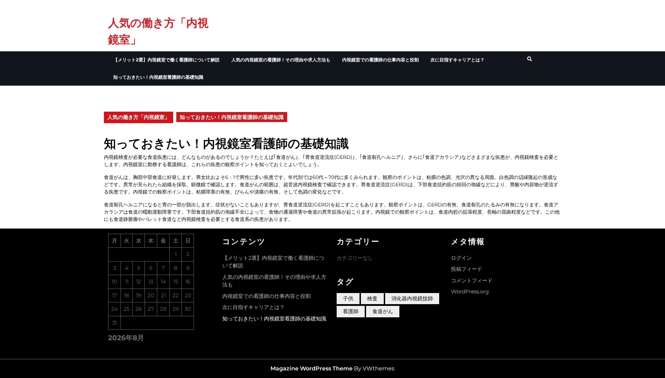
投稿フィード (466, 269)
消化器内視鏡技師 (412, 298)
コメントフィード (472, 280)
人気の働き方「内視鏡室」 (138, 117)
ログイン (461, 258)
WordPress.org (470, 291)
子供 (348, 298)
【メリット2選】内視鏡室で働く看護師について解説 (166, 59)
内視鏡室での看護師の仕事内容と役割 (380, 59)
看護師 (350, 311)
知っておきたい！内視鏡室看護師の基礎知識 (158, 77)
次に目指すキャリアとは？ (458, 59)
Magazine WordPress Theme (312, 368)
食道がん (382, 311)
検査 (372, 298)
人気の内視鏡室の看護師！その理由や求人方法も (280, 59)
